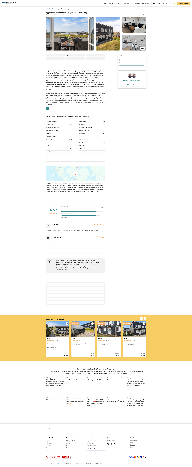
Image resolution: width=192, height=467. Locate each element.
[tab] (52, 336)
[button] (56, 387)
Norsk (131, 442)
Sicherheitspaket (91, 445)
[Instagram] (108, 444)
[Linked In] (114, 444)
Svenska (132, 445)
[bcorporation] (71, 458)
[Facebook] (111, 444)
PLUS (104, 3)
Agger (58, 9)
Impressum (67, 463)
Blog (47, 450)
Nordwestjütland (51, 9)
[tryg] (66, 458)
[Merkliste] (167, 3)
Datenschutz (78, 463)
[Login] (170, 3)
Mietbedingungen (100, 463)
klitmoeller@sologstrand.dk (132, 80)
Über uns (137, 3)
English (132, 438)
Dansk (132, 447)
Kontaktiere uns (111, 440)
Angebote (110, 3)
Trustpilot (48, 429)
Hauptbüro (69, 443)
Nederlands (133, 440)
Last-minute (156, 3)
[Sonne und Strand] (9, 3)
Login (88, 441)
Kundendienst (146, 3)
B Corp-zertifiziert (71, 441)
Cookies (88, 463)
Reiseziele (118, 3)
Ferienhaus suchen (183, 3)
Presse (68, 448)
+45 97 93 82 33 (132, 85)
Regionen (48, 445)
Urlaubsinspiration (51, 448)
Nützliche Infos (91, 443)
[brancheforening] (51, 458)
